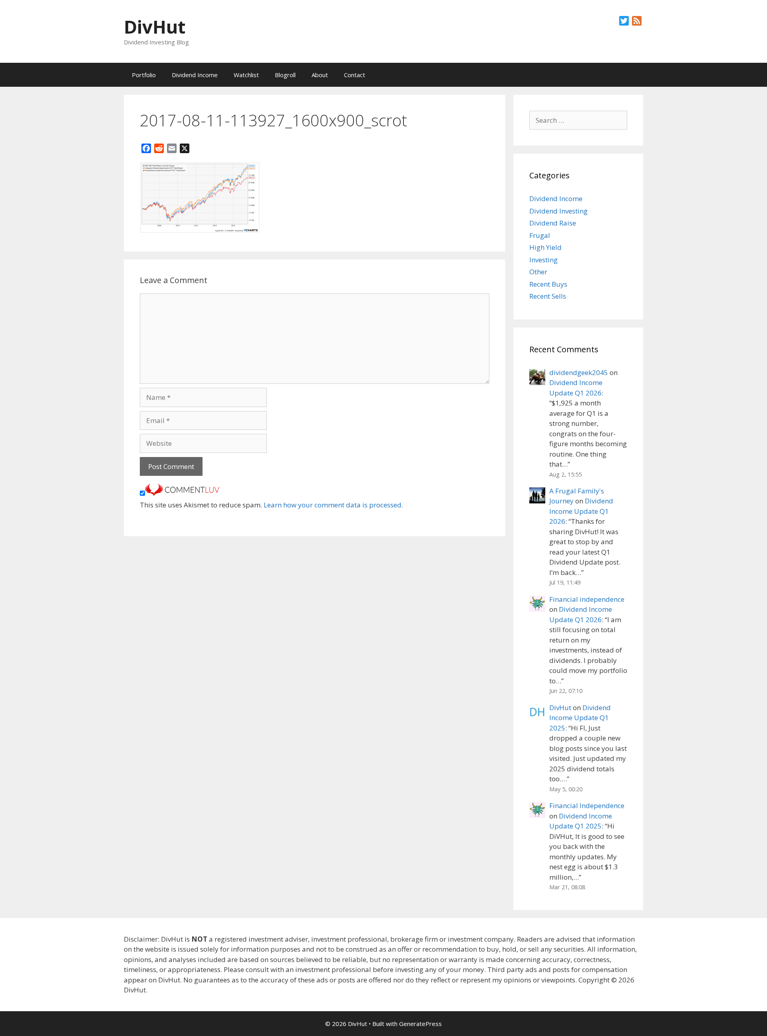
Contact (354, 75)
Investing (543, 259)
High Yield (545, 247)
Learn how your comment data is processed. (333, 504)
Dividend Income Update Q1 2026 (581, 511)
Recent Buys (548, 284)
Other (538, 271)
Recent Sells (547, 296)
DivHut (154, 26)
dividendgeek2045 (578, 372)
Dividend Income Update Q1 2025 (580, 718)
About (320, 75)
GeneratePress (420, 1024)
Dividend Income (195, 75)
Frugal (539, 235)
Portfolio (144, 75)
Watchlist (246, 75)
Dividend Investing (558, 211)
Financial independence (586, 599)
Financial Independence (586, 805)
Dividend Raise (552, 223)
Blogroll (285, 75)
